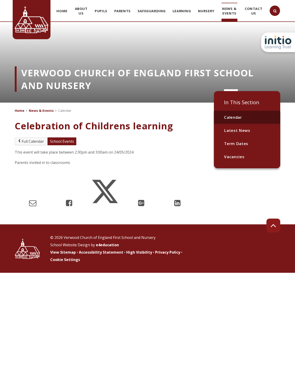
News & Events (41, 110)
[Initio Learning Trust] (278, 42)
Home (19, 110)
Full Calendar (33, 141)
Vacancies (234, 156)
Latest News (237, 130)
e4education (107, 244)
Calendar (233, 117)
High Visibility (139, 252)
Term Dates (236, 143)
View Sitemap (63, 252)
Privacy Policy (167, 252)
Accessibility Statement (101, 252)
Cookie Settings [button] (65, 259)
